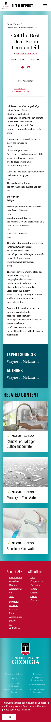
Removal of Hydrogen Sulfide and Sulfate (21, 444)
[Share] (22, 67)
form (28, 709)
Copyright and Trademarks (14, 684)
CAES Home (15, 577)
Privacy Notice (14, 706)
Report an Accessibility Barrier (14, 690)
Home (9, 24)
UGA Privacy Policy (37, 685)
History (13, 585)
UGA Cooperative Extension (36, 581)
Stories (17, 24)
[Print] (29, 67)
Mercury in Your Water (22, 497)
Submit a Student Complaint (37, 690)
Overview (14, 581)
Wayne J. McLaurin (27, 53)
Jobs (11, 596)
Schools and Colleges (14, 674)
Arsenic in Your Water (21, 548)
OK (9, 717)
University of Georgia (25, 653)
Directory (37, 674)
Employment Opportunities (37, 678)
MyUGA (14, 679)
